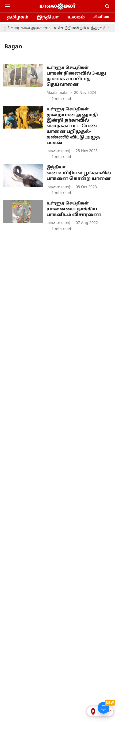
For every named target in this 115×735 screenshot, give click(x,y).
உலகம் (76, 17)
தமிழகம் (17, 17)
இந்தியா (48, 17)
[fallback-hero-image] (25, 83)
